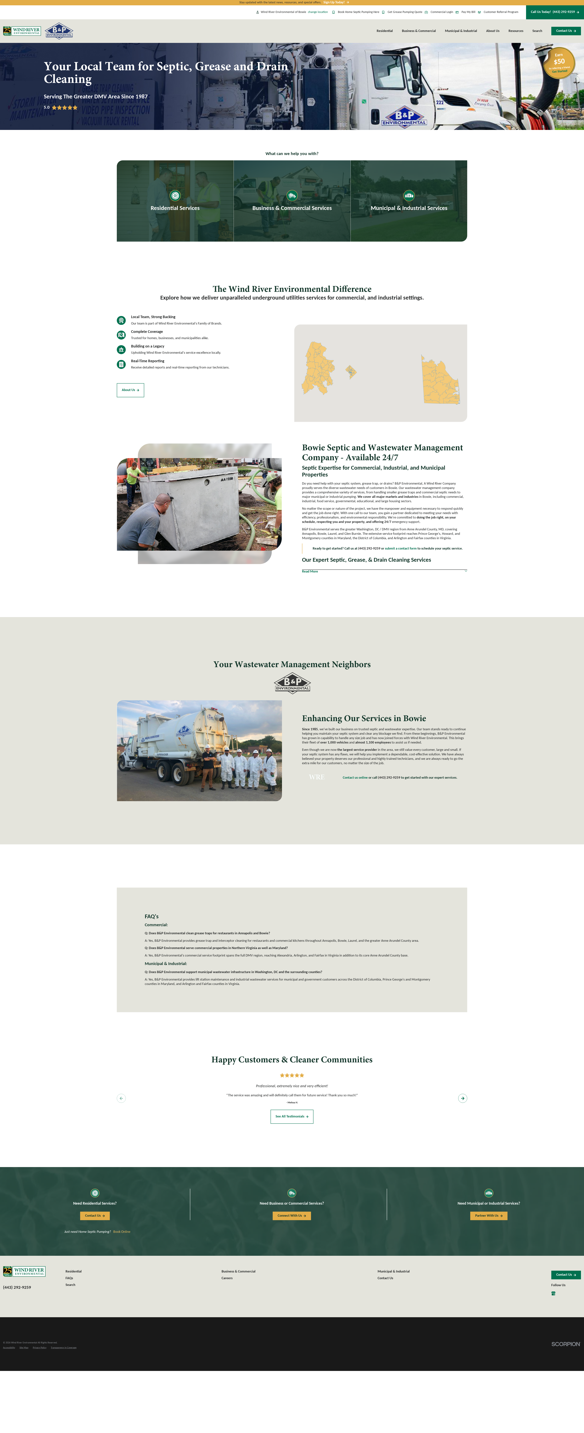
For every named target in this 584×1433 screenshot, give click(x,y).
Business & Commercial (238, 1271)
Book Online (121, 1232)
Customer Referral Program (501, 12)
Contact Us (564, 31)
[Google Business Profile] (553, 1293)
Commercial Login (442, 12)
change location (318, 12)
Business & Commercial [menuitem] (419, 31)
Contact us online (355, 778)
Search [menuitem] (537, 31)
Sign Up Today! (334, 2)
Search (70, 1285)
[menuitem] (9, 1347)
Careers (227, 1278)
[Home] (22, 31)
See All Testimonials (290, 1116)
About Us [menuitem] (492, 31)
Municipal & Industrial (394, 1271)
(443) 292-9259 (389, 778)
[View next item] (462, 1098)
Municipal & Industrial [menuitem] (461, 31)
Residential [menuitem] (385, 31)
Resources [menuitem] (516, 31)
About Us (128, 390)
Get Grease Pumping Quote (405, 12)
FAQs (69, 1278)
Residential (74, 1271)
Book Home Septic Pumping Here (358, 12)
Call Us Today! (553, 12)
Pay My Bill (468, 12)
